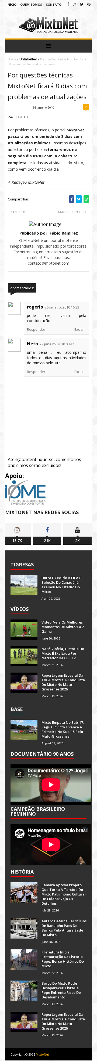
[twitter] (82, 4)
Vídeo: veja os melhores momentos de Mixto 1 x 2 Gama (62, 627)
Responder (36, 329)
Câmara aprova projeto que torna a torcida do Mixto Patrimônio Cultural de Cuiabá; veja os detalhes (63, 894)
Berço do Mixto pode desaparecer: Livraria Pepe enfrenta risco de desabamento (61, 990)
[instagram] (75, 4)
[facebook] (68, 4)
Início (11, 4)
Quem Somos (31, 4)
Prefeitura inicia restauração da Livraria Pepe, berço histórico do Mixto (62, 959)
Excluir (79, 329)
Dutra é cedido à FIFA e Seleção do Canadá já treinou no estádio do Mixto (61, 584)
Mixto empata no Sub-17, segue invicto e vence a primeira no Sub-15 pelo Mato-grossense (62, 729)
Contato (53, 4)
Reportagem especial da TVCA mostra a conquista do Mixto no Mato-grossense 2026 (63, 682)
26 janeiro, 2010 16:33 (62, 307)
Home (12, 59)
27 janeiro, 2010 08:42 (57, 344)
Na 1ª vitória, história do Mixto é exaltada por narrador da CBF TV (62, 653)
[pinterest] (89, 4)
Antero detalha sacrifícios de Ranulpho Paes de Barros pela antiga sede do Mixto (63, 928)
